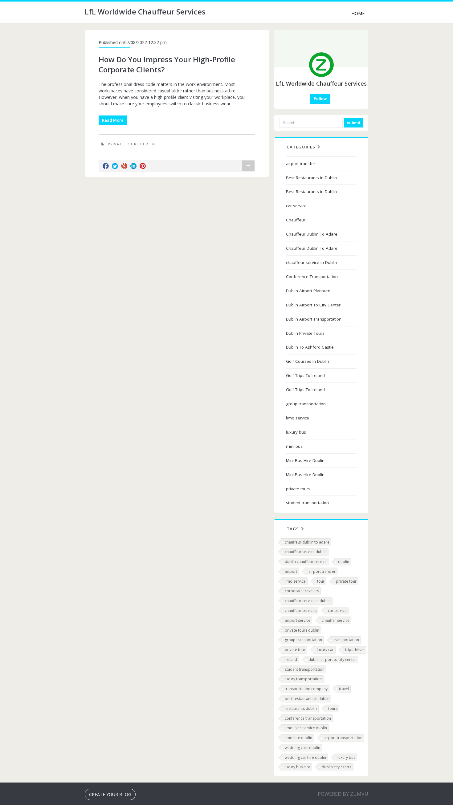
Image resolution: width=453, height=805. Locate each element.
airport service (297, 620)
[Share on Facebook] (106, 166)
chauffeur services (300, 610)
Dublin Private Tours (305, 333)
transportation (346, 639)
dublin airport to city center (332, 659)
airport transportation (343, 737)
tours (332, 708)
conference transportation (308, 718)
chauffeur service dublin (306, 551)
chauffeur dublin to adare (307, 542)
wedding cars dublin (302, 747)
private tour (346, 581)
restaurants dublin (301, 708)
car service (296, 205)
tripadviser (354, 649)
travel (344, 688)
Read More (113, 120)
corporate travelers (302, 590)
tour (320, 581)
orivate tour (295, 649)
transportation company (306, 688)
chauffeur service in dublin (308, 600)
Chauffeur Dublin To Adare (311, 234)
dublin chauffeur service (306, 561)
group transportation (306, 404)
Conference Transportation (312, 276)
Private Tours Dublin (131, 144)
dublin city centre (337, 767)
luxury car (325, 649)
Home (358, 13)
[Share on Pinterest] (143, 166)
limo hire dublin (298, 737)
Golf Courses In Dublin (307, 361)
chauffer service (335, 620)
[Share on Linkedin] (133, 166)
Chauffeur (295, 220)
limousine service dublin (306, 727)
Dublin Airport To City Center (313, 305)
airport (291, 571)
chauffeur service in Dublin (311, 262)
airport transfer (300, 163)
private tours (298, 488)
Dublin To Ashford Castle (310, 347)
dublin (343, 561)
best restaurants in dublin (307, 698)
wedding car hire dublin (305, 757)
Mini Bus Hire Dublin (305, 460)
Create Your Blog (110, 794)
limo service (297, 418)
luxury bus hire (297, 767)
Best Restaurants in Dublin (311, 177)
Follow (320, 98)
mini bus (294, 446)
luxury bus (296, 432)
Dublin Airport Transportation (313, 319)
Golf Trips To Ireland (305, 375)
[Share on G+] (124, 166)
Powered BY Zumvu (343, 794)
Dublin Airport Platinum (308, 290)
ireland (291, 659)
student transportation (307, 502)
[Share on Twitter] (115, 166)
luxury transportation (303, 679)
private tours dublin (302, 630)
